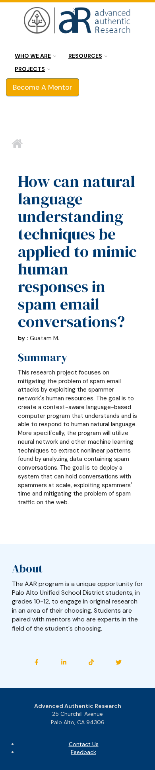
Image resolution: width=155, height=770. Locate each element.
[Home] (77, 21)
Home (17, 144)
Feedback (83, 752)
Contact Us (84, 744)
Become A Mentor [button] (42, 87)
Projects (30, 68)
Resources (85, 55)
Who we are (33, 55)
